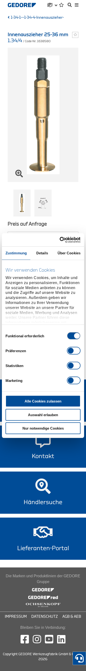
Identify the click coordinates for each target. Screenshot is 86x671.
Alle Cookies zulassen (43, 401)
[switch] (74, 351)
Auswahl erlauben (43, 415)
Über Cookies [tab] (69, 253)
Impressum (16, 616)
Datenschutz (44, 616)
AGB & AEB (71, 616)
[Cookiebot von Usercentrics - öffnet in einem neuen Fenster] (61, 240)
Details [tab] (42, 253)
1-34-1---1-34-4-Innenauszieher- (37, 17)
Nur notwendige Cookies (43, 428)
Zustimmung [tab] (16, 253)
